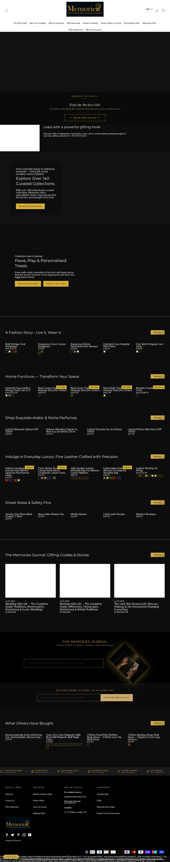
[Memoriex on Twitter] (12, 834)
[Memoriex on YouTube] (29, 834)
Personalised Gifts (132, 23)
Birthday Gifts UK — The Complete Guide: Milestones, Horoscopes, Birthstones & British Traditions (81, 606)
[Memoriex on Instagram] (24, 834)
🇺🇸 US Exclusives (94, 30)
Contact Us (9, 800)
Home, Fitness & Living (111, 23)
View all (158, 332)
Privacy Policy (38, 800)
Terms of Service (39, 807)
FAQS (99, 800)
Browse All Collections (30, 206)
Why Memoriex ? (76, 30)
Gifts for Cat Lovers (56, 283)
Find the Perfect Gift (116, 697)
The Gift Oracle (20, 23)
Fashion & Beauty (90, 23)
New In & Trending (38, 23)
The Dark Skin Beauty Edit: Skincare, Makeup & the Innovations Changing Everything (136, 606)
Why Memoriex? (12, 807)
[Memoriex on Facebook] (6, 834)
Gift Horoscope (73, 23)
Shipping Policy (39, 813)
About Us (9, 794)
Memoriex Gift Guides (106, 807)
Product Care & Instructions (108, 813)
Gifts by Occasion (56, 23)
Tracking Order (103, 794)
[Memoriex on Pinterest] (18, 834)
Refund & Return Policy (42, 794)
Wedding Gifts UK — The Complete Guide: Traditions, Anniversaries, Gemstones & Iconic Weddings (26, 606)
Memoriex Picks (149, 23)
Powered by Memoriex (13, 840)
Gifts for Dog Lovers (28, 283)
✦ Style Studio (11, 857)
